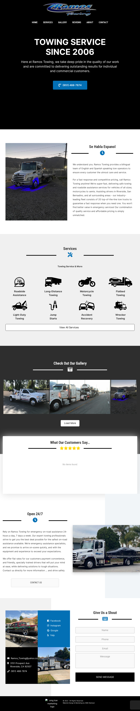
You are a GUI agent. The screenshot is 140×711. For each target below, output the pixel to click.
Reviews (76, 22)
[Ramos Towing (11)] (124, 397)
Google (54, 630)
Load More (70, 423)
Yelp (52, 635)
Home (35, 22)
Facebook (55, 620)
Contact (103, 22)
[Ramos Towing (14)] (26, 397)
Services (48, 22)
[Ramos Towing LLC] (70, 9)
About (90, 22)
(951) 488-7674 (19, 671)
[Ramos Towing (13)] (80, 397)
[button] (70, 85)
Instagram (55, 625)
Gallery (62, 22)
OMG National (90, 703)
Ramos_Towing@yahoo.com (25, 658)
